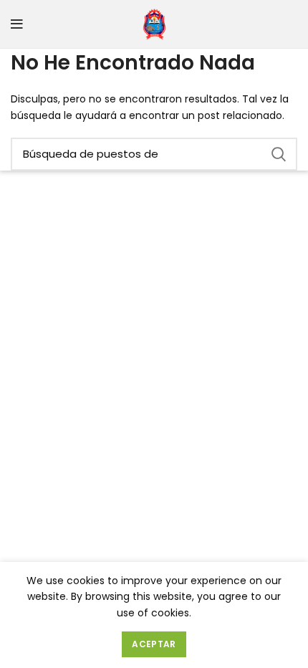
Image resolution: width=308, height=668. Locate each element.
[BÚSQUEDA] (278, 154)
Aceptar (153, 644)
